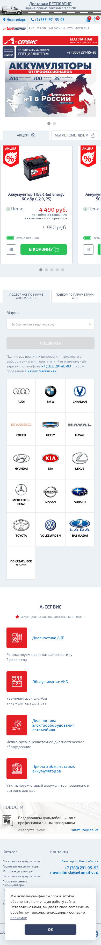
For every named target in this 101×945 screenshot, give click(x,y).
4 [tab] (56, 269)
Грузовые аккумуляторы (21, 866)
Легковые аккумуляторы (21, 861)
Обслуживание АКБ (50, 681)
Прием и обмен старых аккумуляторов (53, 768)
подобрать (50, 343)
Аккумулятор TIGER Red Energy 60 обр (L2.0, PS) (36, 196)
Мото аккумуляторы (18, 871)
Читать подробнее (84, 829)
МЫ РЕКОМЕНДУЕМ (71, 135)
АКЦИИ (22, 135)
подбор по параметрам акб (75, 296)
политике (18, 917)
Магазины (57, 28)
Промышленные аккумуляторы (15, 883)
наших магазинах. (42, 371)
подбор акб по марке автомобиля (26, 296)
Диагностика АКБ (48, 637)
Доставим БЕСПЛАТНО (50, 3)
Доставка (82, 28)
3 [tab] (50, 269)
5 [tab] (61, 269)
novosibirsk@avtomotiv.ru (74, 872)
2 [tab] (53, 122)
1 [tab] (47, 122)
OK (50, 929)
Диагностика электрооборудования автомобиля (53, 725)
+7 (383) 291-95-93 (56, 366)
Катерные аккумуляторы (21, 876)
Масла (42, 28)
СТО (69, 28)
